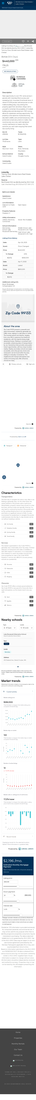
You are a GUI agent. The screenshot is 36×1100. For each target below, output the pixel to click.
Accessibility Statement (15, 1074)
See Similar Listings (10, 71)
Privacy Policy (24, 1072)
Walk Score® (22, 436)
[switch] (23, 41)
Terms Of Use (10, 1072)
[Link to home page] (10, 3)
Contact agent (7, 41)
